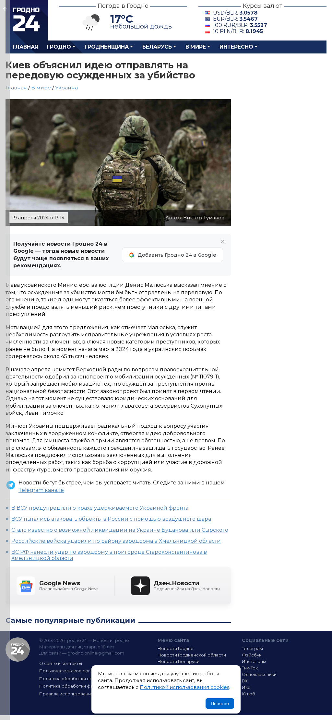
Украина (66, 88)
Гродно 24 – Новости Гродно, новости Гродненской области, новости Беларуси (27, 20)
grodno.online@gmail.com (95, 653)
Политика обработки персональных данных (87, 678)
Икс (246, 687)
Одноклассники (259, 674)
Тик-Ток (250, 667)
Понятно (220, 703)
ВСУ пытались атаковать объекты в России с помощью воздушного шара (111, 519)
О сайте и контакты (60, 663)
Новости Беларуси (178, 661)
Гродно (59, 47)
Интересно (236, 47)
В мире (195, 47)
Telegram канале (41, 490)
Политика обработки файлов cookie (79, 686)
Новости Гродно (176, 648)
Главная (25, 47)
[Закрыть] (223, 241)
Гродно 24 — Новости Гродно (18, 649)
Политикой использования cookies (184, 687)
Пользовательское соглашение (74, 670)
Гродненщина (107, 47)
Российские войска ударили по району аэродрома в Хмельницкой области (116, 541)
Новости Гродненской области (192, 654)
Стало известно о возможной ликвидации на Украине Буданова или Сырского (119, 530)
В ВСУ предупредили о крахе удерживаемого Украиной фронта (99, 508)
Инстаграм (254, 661)
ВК (245, 680)
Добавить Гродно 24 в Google (177, 255)
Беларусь (157, 47)
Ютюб (248, 693)
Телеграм (252, 648)
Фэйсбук (251, 654)
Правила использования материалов (80, 693)
